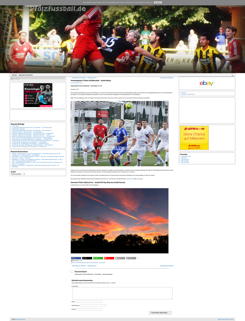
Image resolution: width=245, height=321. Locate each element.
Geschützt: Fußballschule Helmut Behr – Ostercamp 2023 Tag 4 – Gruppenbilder (32, 133)
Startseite (14, 75)
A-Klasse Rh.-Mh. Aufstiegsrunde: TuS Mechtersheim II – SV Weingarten (36, 154)
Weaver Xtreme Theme (227, 319)
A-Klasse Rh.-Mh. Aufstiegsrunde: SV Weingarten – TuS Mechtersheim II (30, 143)
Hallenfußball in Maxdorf (18, 129)
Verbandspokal (94, 262)
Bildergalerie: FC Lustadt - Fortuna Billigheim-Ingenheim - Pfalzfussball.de (31, 159)
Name (74, 301)
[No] (243, 3)
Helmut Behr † (15, 126)
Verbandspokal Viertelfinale (167, 77)
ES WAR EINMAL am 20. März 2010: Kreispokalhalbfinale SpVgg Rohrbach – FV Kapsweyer (35, 140)
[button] (76, 258)
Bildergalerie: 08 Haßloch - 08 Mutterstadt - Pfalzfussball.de (27, 165)
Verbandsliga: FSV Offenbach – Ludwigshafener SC (83, 77)
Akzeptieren (158, 2)
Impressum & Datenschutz (26, 75)
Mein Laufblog (184, 161)
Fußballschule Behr (186, 156)
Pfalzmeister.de (185, 159)
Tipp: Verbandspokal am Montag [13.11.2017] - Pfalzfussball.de (28, 162)
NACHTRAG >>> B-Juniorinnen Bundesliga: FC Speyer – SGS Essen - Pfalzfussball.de (33, 156)
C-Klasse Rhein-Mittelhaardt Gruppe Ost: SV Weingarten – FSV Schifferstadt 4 (32, 127)
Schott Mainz (86, 262)
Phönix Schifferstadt (78, 262)
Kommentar (75, 286)
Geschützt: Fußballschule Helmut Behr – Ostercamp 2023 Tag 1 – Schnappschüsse (33, 136)
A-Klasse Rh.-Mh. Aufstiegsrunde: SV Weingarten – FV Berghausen (29, 146)
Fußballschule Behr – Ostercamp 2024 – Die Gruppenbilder (27, 132)
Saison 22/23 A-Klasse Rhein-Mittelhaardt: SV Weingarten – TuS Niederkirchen (32, 139)
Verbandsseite (130, 178)
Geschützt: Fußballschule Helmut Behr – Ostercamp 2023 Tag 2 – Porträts (31, 134)
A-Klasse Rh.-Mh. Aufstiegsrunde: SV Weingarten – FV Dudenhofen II (29, 142)
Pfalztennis (184, 158)
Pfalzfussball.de (33, 5)
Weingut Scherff (185, 162)
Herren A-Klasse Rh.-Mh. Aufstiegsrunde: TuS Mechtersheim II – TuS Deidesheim (32, 145)
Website (74, 309)
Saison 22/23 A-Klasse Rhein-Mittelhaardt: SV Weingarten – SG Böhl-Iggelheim (32, 137)
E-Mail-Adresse (76, 305)
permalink (102, 262)
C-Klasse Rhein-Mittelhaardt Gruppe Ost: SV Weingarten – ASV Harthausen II (31, 130)
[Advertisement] (20, 115)
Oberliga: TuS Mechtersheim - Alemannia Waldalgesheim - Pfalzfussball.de (31, 153)
